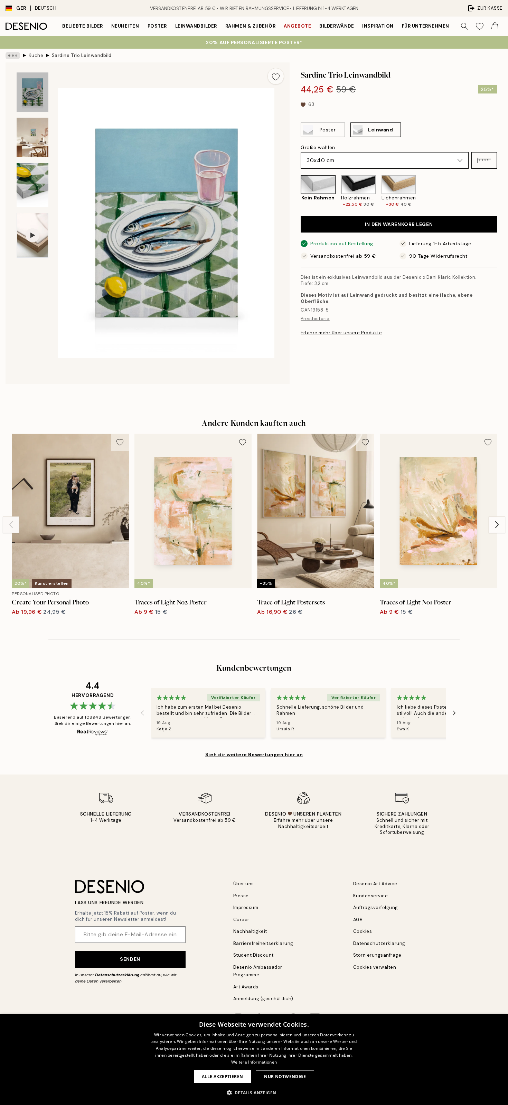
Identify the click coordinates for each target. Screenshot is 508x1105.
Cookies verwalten (374, 967)
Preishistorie (315, 319)
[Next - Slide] (502, 190)
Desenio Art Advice (375, 884)
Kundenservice (370, 896)
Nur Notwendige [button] (285, 1076)
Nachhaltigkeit (250, 931)
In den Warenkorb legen (399, 224)
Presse (241, 896)
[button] (484, 160)
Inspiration (378, 26)
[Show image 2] (32, 137)
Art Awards (245, 987)
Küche (36, 55)
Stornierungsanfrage (377, 955)
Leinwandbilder (196, 26)
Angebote (297, 26)
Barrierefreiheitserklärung (263, 943)
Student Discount (253, 955)
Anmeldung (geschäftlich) (263, 999)
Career (241, 920)
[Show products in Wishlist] (479, 26)
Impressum (245, 907)
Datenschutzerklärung (117, 975)
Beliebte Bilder (82, 26)
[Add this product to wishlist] (275, 76)
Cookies (362, 931)
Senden (130, 959)
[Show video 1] (32, 235)
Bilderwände (336, 26)
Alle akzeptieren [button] (222, 1076)
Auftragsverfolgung (375, 907)
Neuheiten (125, 26)
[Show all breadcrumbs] (13, 55)
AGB (358, 920)
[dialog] (254, 1059)
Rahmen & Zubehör (250, 26)
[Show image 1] (32, 92)
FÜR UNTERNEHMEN (425, 26)
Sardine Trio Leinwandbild (82, 55)
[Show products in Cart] (494, 26)
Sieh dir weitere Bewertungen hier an (254, 754)
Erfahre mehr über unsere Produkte (341, 333)
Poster (157, 26)
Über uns (243, 884)
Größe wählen (318, 147)
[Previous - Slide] (295, 190)
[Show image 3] (32, 185)
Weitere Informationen (254, 1062)
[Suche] (464, 26)
